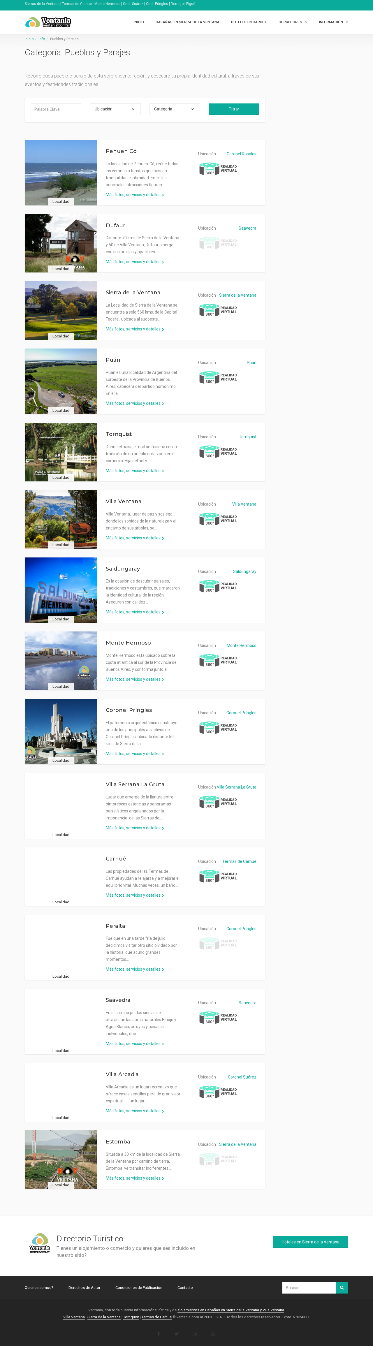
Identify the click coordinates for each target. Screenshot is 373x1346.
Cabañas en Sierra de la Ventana (187, 22)
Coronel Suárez (242, 1077)
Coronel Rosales (241, 154)
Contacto (185, 1287)
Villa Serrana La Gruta (135, 784)
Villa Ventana (124, 501)
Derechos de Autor (84, 1287)
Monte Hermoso (128, 643)
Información (331, 22)
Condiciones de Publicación (138, 1287)
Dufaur (115, 225)
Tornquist (119, 434)
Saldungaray (123, 569)
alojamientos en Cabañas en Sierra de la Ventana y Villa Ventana (230, 1310)
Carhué (116, 859)
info (42, 39)
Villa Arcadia (122, 1074)
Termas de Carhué (239, 861)
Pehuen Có (121, 151)
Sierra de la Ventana (133, 292)
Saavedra (247, 228)
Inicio (139, 22)
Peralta (115, 926)
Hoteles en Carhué (249, 22)
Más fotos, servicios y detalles (133, 194)
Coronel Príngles (129, 710)
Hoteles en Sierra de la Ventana (310, 1242)
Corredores (290, 22)
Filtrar (234, 109)
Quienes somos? (39, 1287)
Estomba (118, 1142)
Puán (113, 360)
